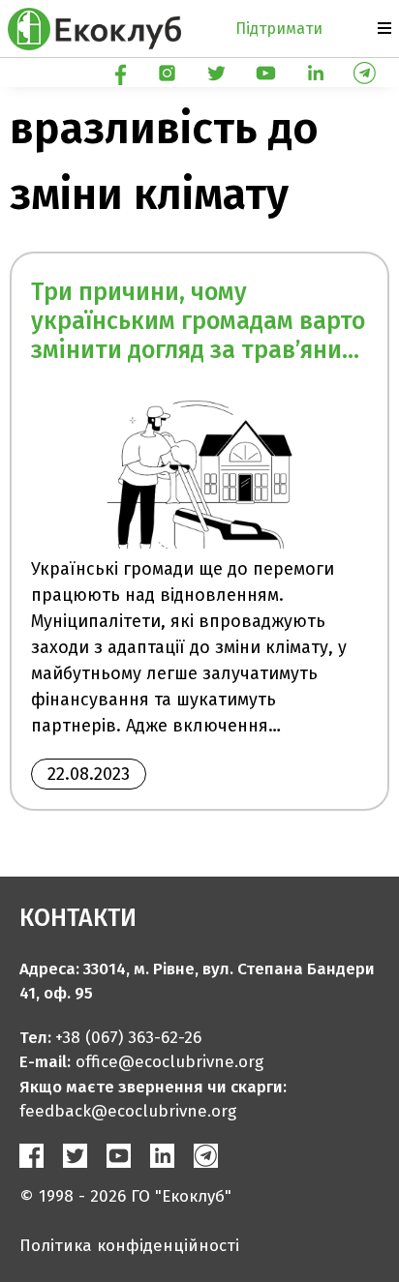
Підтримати (278, 28)
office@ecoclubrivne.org (169, 1062)
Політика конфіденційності (129, 1246)
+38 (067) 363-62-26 (128, 1038)
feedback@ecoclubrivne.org (127, 1111)
